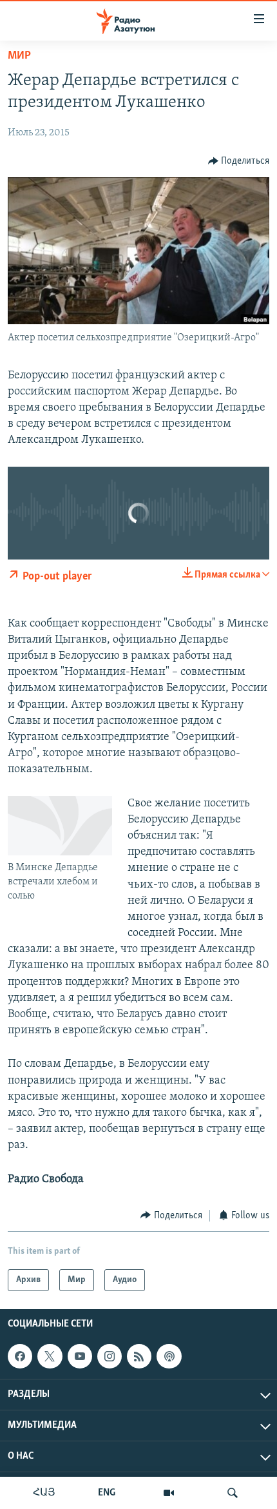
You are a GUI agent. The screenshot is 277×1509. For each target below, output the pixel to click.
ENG (106, 1493)
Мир (19, 56)
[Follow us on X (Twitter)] (49, 1356)
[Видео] (168, 1493)
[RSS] (139, 1356)
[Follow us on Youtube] (80, 1356)
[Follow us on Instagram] (109, 1356)
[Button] (239, 161)
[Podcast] (169, 1356)
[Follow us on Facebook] (20, 1356)
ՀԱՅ (44, 1493)
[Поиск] (232, 1493)
